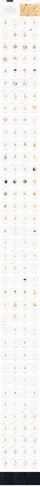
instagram (29, 473)
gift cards (15, 477)
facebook (28, 474)
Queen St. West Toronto (3, 482)
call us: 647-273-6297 (3, 474)
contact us (2, 473)
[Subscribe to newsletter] (25, 482)
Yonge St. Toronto (3, 483)
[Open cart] (39, 2)
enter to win (2, 477)
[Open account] (35, 2)
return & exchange (16, 473)
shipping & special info (16, 474)
